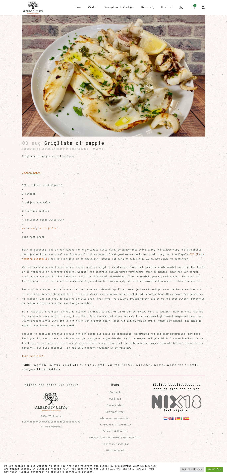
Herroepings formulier (115, 424)
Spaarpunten (115, 405)
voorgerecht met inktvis (41, 369)
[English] (170, 418)
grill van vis (108, 365)
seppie (159, 365)
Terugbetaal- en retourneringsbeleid (115, 437)
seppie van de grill (182, 365)
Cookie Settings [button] (192, 469)
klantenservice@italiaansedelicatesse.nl (51, 421)
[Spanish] (187, 418)
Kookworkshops (115, 412)
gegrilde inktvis (47, 365)
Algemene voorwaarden (115, 418)
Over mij (115, 399)
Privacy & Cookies (115, 431)
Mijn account (115, 450)
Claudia (82, 149)
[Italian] (183, 418)
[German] (178, 418)
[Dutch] (166, 418)
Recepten (62, 149)
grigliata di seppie (79, 365)
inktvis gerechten (136, 365)
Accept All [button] (214, 469)
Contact (115, 392)
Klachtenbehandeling (115, 444)
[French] (174, 418)
